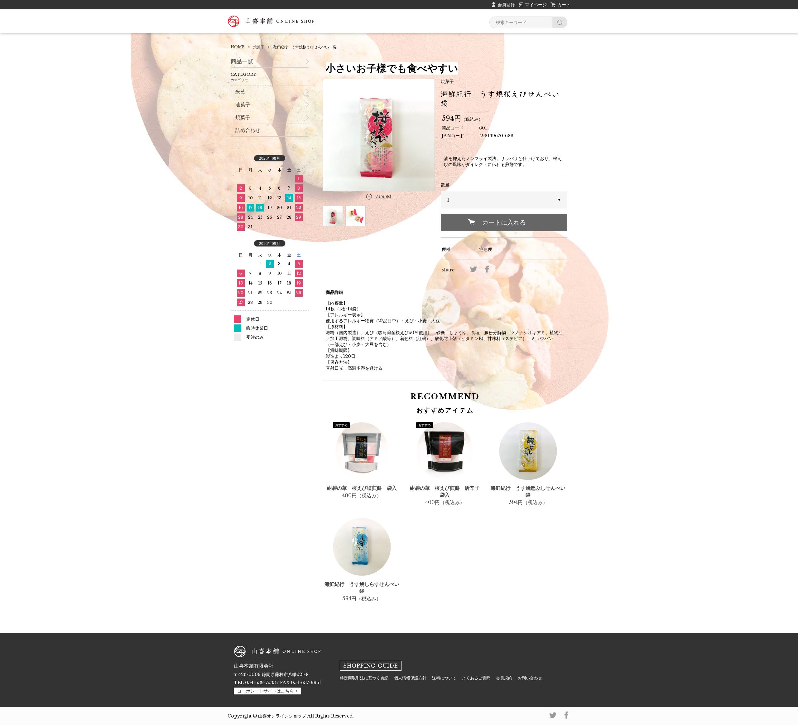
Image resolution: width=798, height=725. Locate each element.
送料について (444, 678)
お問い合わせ (530, 678)
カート (563, 4)
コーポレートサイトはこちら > (267, 691)
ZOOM (383, 197)
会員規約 (504, 678)
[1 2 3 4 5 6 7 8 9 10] (504, 200)
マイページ (536, 4)
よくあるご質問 (476, 678)
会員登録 (506, 4)
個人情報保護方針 (410, 678)
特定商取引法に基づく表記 (364, 678)
